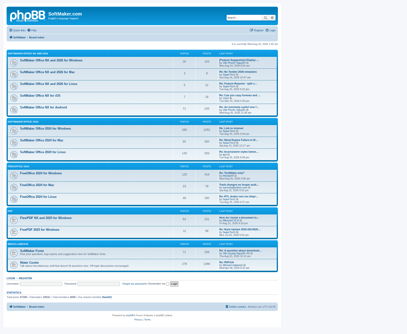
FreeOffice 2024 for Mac (37, 185)
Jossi (226, 98)
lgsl (225, 154)
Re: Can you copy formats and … (239, 95)
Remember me (157, 283)
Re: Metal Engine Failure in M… (238, 140)
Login (11, 278)
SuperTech (229, 74)
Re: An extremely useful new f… (239, 107)
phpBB (130, 315)
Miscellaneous (18, 244)
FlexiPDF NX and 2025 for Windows (46, 218)
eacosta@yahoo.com (235, 187)
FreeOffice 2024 (18, 166)
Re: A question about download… (240, 250)
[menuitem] (32, 30)
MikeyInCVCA (231, 220)
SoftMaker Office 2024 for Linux (43, 152)
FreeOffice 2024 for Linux (38, 197)
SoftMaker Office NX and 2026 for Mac (47, 72)
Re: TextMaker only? (231, 172)
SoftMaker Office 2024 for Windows (45, 128)
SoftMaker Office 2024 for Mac (41, 140)
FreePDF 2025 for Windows (39, 229)
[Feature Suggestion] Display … (239, 60)
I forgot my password (134, 283)
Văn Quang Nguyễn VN (236, 253)
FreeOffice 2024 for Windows (41, 173)
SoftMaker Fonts (32, 251)
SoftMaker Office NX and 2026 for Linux (48, 84)
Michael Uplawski (233, 265)
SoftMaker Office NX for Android (43, 107)
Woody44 (228, 175)
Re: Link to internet (231, 128)
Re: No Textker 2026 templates (238, 71)
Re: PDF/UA (226, 262)
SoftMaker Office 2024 (23, 121)
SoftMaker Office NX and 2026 (28, 53)
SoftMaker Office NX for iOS (40, 95)
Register (25, 278)
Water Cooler (29, 262)
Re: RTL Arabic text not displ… (238, 196)
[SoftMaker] (28, 15)
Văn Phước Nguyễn (234, 62)
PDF (10, 211)
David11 (107, 297)
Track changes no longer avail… (239, 184)
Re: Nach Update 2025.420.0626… (239, 229)
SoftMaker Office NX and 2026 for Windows (51, 60)
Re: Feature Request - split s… (238, 83)
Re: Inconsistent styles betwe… (239, 151)
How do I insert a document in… (239, 217)
